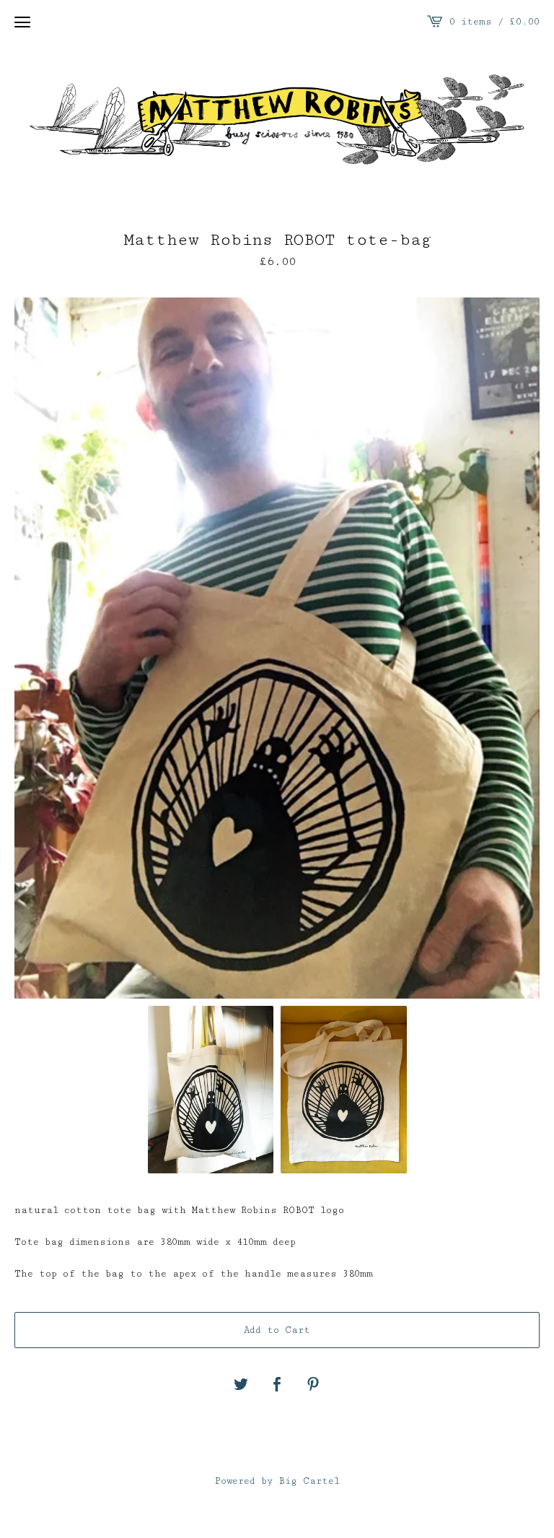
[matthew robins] (277, 120)
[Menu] (22, 22)
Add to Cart (277, 1330)
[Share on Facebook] (277, 1385)
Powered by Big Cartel (277, 1481)
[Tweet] (241, 1385)
